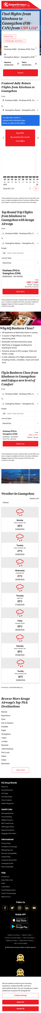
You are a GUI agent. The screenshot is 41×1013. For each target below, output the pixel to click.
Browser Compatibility (9, 853)
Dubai (3, 760)
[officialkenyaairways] (19, 908)
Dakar (3, 756)
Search (20, 73)
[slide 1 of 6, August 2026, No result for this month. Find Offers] (20, 138)
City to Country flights (20, 943)
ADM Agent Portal (7, 827)
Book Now (20, 291)
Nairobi (4, 712)
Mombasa (5, 763)
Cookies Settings (20, 995)
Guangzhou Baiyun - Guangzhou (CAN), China (19, 57)
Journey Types (6, 258)
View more (20, 770)
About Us (4, 787)
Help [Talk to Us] (7, 880)
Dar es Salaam (7, 723)
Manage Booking (7, 813)
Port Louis (5, 752)
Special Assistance (7, 830)
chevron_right (38, 138)
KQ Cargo (4, 793)
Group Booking (6, 817)
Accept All (20, 1009)
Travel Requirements (8, 890)
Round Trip (8, 36)
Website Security (7, 850)
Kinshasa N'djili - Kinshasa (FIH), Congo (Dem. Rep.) (19, 49)
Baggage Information (8, 833)
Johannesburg (7, 749)
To (5, 54)
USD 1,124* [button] (29, 28)
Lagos (3, 738)
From (6, 47)
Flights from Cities (11, 940)
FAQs (3, 883)
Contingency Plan (7, 863)
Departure (7, 62)
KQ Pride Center (6, 797)
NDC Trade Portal (7, 823)
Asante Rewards (7, 790)
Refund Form (5, 897)
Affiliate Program (7, 820)
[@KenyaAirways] (12, 908)
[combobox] (20, 100)
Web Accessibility (7, 867)
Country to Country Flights (13, 938)
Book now (20, 444)
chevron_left (3, 138)
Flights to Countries (14, 935)
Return (24, 62)
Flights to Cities (26, 935)
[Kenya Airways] (5, 908)
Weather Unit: (34, 498)
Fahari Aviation (6, 800)
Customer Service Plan (9, 860)
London (4, 741)
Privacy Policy (6, 843)
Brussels (4, 745)
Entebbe (4, 727)
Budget (3, 248)
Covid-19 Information (8, 893)
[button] (14, 41)
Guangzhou (6, 734)
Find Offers (20, 141)
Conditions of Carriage (9, 847)
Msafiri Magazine (7, 803)
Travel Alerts (5, 887)
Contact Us (5, 877)
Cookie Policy (5, 857)
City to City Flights (28, 938)
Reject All (20, 1002)
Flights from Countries (26, 940)
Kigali (3, 730)
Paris (3, 719)
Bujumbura (5, 715)
